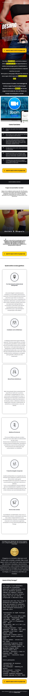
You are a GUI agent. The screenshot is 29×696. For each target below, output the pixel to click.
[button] (5, 239)
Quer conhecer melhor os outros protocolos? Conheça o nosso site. (14, 692)
